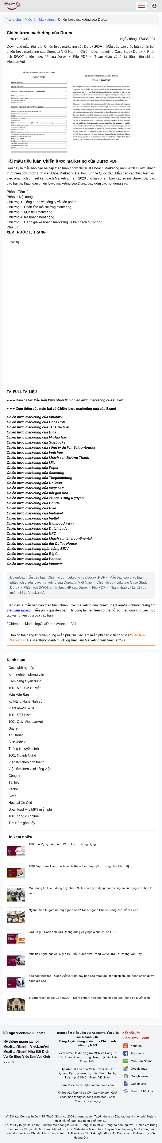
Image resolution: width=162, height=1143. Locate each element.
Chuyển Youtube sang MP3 (122, 1129)
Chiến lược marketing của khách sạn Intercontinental (49, 538)
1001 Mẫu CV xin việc (24, 688)
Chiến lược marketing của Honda (33, 503)
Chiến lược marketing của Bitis (31, 432)
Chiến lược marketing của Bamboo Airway (40, 523)
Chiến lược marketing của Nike (31, 508)
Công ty (14, 775)
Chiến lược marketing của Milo (31, 462)
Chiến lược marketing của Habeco (34, 559)
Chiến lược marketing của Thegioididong (39, 478)
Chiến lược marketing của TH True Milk (38, 427)
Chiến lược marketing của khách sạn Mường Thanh (48, 457)
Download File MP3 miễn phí (30, 809)
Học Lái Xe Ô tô (20, 802)
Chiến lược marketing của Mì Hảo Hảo (37, 437)
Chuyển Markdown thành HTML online (56, 1133)
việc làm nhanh (19, 610)
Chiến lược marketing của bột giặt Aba (37, 493)
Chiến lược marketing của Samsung (35, 473)
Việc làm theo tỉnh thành (26, 762)
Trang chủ (13, 19)
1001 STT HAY (19, 715)
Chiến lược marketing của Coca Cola (36, 422)
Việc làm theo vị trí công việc (29, 769)
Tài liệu (14, 782)
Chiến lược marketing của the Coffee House (42, 543)
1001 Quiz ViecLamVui (25, 721)
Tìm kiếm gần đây (21, 823)
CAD (12, 796)
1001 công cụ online (23, 816)
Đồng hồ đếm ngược (119, 1125)
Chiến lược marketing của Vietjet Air (35, 488)
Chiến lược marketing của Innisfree (35, 452)
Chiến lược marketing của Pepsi (32, 468)
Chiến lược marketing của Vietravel (35, 513)
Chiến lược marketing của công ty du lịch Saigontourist (51, 447)
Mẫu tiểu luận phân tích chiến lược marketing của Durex (78, 400)
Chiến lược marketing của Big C (32, 554)
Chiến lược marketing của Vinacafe (35, 564)
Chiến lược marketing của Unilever (34, 483)
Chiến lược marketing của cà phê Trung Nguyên (45, 498)
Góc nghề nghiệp (21, 667)
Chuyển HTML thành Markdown (45, 1129)
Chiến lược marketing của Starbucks (36, 442)
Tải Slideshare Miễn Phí (85, 1129)
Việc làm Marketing (39, 19)
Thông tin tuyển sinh (23, 748)
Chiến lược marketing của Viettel (33, 518)
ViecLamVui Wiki (21, 708)
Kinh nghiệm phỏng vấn (26, 674)
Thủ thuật (15, 735)
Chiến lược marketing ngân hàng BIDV (38, 549)
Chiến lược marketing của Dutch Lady (37, 528)
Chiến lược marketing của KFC (31, 533)
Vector (13, 789)
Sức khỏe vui (18, 742)
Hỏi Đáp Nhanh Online (127, 1133)
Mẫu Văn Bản (18, 694)
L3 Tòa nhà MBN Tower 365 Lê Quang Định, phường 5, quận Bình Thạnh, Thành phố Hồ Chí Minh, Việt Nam (87, 1073)
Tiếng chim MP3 (92, 1125)
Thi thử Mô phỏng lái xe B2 (60, 1125)
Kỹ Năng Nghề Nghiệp (25, 701)
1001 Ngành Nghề (22, 755)
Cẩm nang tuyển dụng (25, 681)
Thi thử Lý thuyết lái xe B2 (22, 1125)
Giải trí (13, 728)
